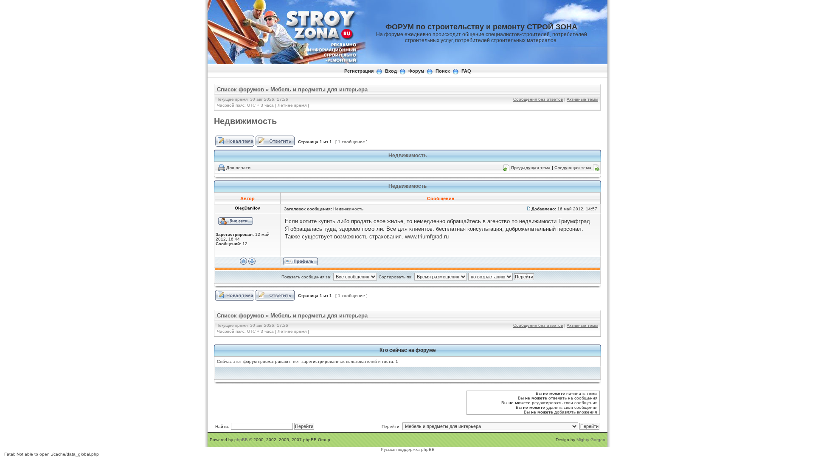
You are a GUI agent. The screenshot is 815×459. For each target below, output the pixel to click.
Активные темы (582, 99)
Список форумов (240, 89)
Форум (416, 71)
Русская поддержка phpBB (408, 449)
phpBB (241, 439)
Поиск (443, 71)
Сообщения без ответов (538, 99)
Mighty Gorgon (590, 439)
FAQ (466, 71)
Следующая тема (572, 167)
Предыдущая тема (531, 167)
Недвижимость (245, 121)
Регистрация (359, 71)
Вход (391, 71)
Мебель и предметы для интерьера (319, 89)
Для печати (238, 167)
